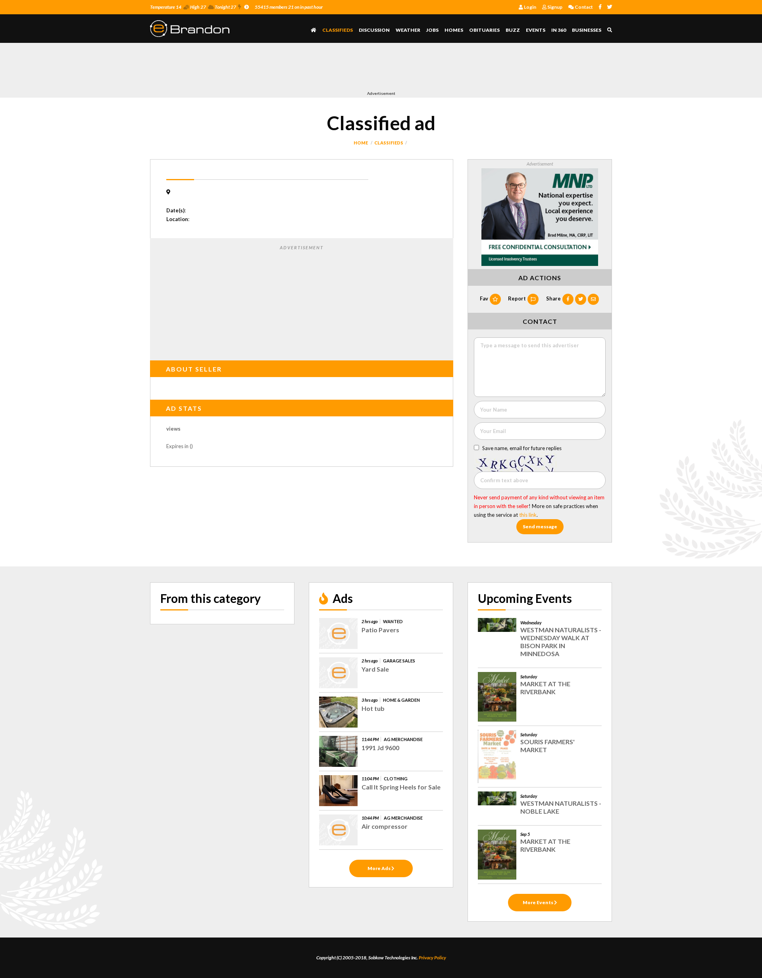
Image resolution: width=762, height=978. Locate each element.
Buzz (513, 30)
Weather (408, 30)
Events (535, 30)
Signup (554, 7)
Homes (453, 30)
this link (528, 515)
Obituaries (484, 30)
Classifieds (337, 30)
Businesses (586, 30)
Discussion (374, 30)
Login (529, 7)
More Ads (379, 868)
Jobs (432, 30)
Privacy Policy (432, 958)
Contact (583, 7)
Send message (540, 526)
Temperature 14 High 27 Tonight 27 (193, 7)
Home (361, 142)
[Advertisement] (294, 69)
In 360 (558, 30)
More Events (538, 902)
